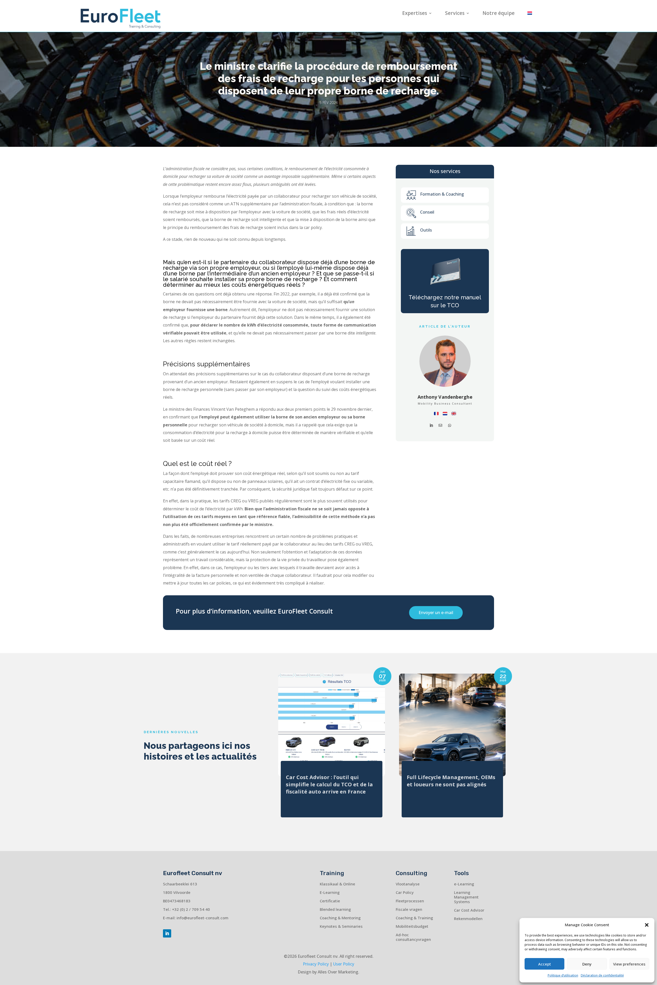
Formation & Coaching (442, 194)
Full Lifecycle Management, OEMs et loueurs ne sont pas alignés (451, 781)
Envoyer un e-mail (436, 612)
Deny (587, 964)
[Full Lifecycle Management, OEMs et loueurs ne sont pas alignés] (452, 725)
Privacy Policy (316, 964)
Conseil (427, 212)
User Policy (343, 964)
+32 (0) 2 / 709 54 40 (191, 909)
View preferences (629, 964)
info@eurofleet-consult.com (202, 917)
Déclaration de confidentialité (602, 975)
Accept (544, 964)
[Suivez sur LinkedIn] (167, 933)
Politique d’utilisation (563, 975)
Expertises (414, 13)
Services (455, 13)
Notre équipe (498, 13)
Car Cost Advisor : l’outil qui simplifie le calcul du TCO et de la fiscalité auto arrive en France (329, 784)
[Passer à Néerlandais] (529, 14)
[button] (646, 924)
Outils (426, 230)
